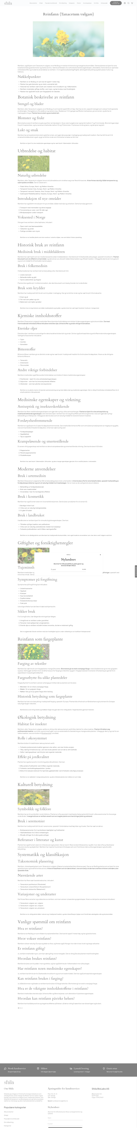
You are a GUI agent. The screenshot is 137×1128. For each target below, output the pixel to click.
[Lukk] (100, 555)
